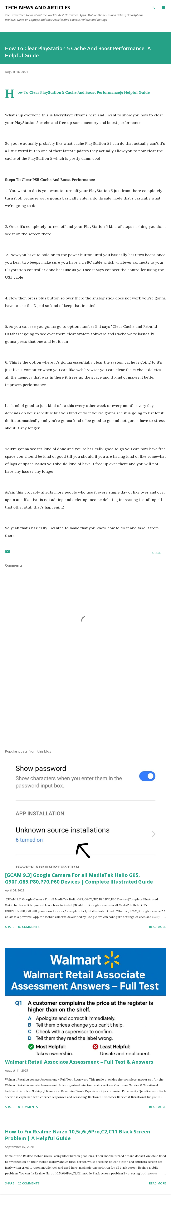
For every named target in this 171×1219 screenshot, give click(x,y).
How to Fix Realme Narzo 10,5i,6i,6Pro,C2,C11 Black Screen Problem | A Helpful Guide (77, 1135)
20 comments (28, 1183)
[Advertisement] (85, 706)
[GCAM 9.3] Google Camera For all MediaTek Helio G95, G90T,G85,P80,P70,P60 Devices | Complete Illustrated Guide (79, 878)
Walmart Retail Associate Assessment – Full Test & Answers (79, 1061)
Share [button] (156, 553)
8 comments (28, 1107)
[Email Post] (7, 553)
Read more (157, 927)
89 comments (28, 927)
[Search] (153, 7)
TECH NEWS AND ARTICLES (37, 7)
